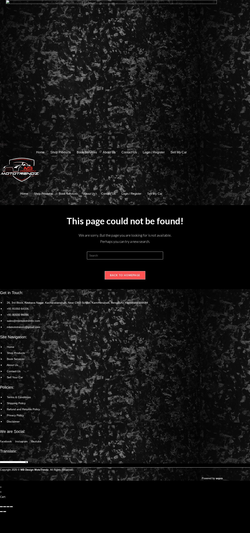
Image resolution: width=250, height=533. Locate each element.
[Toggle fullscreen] (4, 506)
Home (40, 152)
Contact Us (129, 152)
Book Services (87, 152)
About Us (109, 152)
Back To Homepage (125, 275)
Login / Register (154, 152)
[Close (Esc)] (11, 506)
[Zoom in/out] (1, 506)
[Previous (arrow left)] (1, 511)
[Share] (8, 506)
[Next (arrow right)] (4, 511)
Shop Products (60, 152)
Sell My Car (179, 152)
